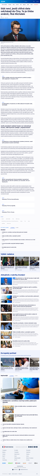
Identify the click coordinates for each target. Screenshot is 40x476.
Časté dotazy (4, 459)
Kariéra (27, 456)
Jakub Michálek (8, 218)
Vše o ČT (15, 459)
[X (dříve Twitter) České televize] (35, 447)
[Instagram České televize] (29, 447)
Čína (25, 221)
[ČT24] (3, 1)
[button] (20, 30)
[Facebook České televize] (31, 447)
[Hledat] (34, 1)
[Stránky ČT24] (4, 463)
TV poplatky (16, 452)
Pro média (16, 450)
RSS (37, 473)
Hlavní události (4, 4)
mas (1, 16)
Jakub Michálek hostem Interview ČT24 (6, 42)
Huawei (21, 221)
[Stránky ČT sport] (10, 463)
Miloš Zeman (18, 218)
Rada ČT (3, 456)
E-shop (3, 458)
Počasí (15, 456)
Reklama (3, 452)
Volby (14, 4)
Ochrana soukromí (14, 473)
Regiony (24, 4)
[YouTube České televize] (33, 447)
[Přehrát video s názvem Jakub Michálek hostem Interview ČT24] (20, 30)
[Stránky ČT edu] (36, 463)
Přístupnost (20, 473)
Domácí (17, 4)
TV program (4, 450)
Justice (29, 221)
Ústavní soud (9, 223)
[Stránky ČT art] (30, 463)
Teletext (3, 454)
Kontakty (27, 459)
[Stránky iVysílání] (18, 463)
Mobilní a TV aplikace (29, 458)
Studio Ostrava (16, 454)
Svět (21, 4)
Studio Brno (28, 452)
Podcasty (27, 454)
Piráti (13, 218)
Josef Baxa (3, 223)
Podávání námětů (17, 458)
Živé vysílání (28, 450)
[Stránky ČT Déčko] (24, 463)
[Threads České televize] (37, 447)
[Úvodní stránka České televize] (7, 447)
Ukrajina (9, 4)
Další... (28, 4)
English (10, 473)
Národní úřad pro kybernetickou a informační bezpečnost (10, 221)
